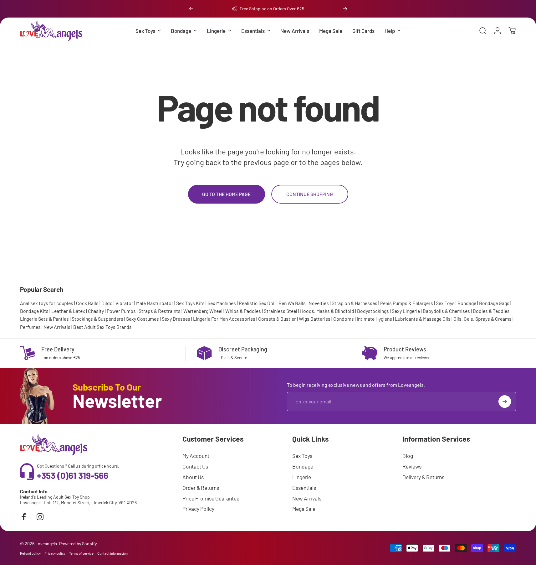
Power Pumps (121, 311)
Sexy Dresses (176, 319)
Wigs (304, 319)
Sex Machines (221, 303)
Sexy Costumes (142, 319)
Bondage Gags (494, 303)
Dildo (107, 303)
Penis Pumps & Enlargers (406, 303)
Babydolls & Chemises (446, 311)
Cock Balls (87, 303)
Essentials (304, 488)
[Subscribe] (504, 401)
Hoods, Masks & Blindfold (327, 311)
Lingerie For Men (210, 319)
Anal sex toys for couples (46, 303)
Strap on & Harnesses (354, 303)
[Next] (345, 9)
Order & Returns (200, 488)
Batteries (320, 319)
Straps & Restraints (160, 311)
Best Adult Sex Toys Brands (102, 327)
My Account (195, 456)
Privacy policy (54, 553)
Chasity (96, 311)
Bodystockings (373, 311)
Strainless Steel (280, 311)
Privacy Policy (198, 508)
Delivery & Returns (423, 477)
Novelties (319, 303)
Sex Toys (445, 303)
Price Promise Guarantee (210, 498)
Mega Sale (303, 508)
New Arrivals (56, 327)
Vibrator (124, 303)
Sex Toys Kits (190, 303)
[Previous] (191, 9)
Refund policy (30, 553)
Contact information (112, 553)
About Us (193, 477)
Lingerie (301, 477)
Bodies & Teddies (491, 311)
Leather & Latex (68, 311)
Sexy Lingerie (406, 311)
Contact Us (195, 466)
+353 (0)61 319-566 (72, 475)
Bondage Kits (34, 311)
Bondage (466, 303)
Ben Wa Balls (292, 303)
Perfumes (30, 327)
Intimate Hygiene (374, 319)
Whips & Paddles (243, 311)
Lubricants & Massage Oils (423, 319)
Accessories (242, 319)
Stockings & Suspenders (97, 319)
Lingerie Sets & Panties (44, 319)
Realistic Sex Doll (257, 303)
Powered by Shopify (78, 543)
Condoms (343, 319)
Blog (407, 456)
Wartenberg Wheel (202, 311)
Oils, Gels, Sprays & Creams (482, 319)
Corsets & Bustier (277, 319)
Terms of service (81, 553)
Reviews (411, 466)
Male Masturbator (154, 303)
